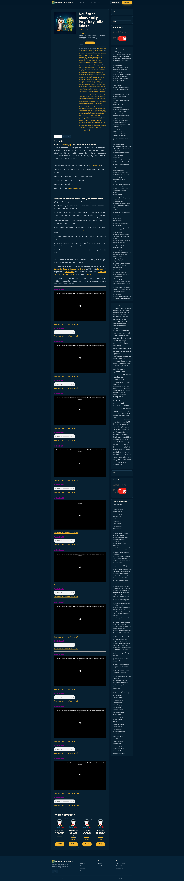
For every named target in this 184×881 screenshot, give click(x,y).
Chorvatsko (58, 269)
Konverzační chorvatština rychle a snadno (89, 76)
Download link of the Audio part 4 (66, 492)
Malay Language (117, 220)
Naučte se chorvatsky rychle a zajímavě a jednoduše (91, 89)
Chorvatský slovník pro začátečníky (87, 62)
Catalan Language (117, 157)
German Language (118, 201)
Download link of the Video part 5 (66, 533)
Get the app (127, 2)
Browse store (115, 2)
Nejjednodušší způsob (92, 100)
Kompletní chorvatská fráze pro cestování (95, 74)
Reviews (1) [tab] (66, 136)
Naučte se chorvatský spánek (86, 91)
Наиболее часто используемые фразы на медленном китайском (122, 386)
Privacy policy (119, 865)
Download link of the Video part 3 (66, 428)
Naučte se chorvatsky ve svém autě (91, 93)
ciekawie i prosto (119, 308)
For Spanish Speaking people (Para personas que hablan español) (121, 166)
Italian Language (117, 294)
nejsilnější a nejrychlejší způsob (89, 103)
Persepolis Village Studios (62, 2)
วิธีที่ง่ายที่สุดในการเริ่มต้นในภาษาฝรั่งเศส (122, 447)
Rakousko (100, 269)
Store (81, 865)
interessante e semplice (119, 323)
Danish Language (117, 232)
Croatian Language (101, 48)
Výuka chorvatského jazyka (96, 129)
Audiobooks (82, 868)
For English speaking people (120, 223)
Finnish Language (117, 256)
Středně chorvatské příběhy (96, 118)
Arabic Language (117, 85)
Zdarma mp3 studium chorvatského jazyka (89, 130)
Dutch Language (117, 276)
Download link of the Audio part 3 (66, 440)
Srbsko (82, 269)
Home (82, 2)
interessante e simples (119, 325)
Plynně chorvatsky (83, 106)
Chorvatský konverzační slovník (93, 60)
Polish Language (117, 267)
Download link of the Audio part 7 (66, 649)
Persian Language (117, 218)
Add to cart (90, 43)
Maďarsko (70, 274)
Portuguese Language (119, 291)
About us (100, 2)
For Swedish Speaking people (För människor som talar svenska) (121, 190)
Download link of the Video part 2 (66, 376)
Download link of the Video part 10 (66, 793)
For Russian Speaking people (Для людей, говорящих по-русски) (121, 236)
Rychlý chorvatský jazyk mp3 (95, 112)
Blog (81, 870)
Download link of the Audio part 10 (66, 805)
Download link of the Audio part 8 (66, 701)
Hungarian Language (118, 118)
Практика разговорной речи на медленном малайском (121, 392)
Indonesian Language (118, 144)
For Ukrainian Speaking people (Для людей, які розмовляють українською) (121, 283)
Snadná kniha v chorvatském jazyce (96, 113)
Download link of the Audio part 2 (66, 388)
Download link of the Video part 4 (66, 480)
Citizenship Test (117, 270)
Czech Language (117, 209)
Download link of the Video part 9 (66, 741)
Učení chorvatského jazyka (95, 122)
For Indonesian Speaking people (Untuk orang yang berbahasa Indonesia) (121, 205)
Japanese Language (118, 170)
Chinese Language (118, 177)
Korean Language (117, 194)
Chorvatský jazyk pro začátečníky (95, 57)
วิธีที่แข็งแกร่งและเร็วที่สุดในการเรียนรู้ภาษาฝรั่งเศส (122, 452)
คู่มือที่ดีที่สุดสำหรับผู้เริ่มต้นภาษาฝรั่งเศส (121, 424)
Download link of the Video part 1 (66, 324)
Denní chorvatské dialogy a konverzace (92, 64)
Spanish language (117, 65)
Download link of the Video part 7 (66, 637)
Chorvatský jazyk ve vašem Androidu (87, 58)
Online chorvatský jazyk (99, 105)
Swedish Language (118, 104)
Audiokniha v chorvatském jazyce (92, 53)
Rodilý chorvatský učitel (84, 110)
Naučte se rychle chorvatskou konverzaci (89, 98)
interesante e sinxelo (120, 317)
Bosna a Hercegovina (71, 269)
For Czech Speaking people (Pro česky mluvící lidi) (91, 50)
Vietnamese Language (119, 179)
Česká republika (59, 274)
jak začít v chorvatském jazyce (90, 70)
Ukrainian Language (118, 155)
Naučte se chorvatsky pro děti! (98, 88)
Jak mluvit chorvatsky (98, 65)
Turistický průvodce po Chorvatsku (87, 120)
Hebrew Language (118, 72)
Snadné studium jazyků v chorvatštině (88, 115)
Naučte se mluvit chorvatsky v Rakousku (95, 96)
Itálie (89, 274)
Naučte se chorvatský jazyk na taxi (90, 82)
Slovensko (102, 272)
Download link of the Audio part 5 (66, 544)
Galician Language (118, 279)
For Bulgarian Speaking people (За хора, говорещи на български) (121, 96)
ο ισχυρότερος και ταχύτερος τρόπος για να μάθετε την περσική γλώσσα (121, 367)
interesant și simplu (120, 321)
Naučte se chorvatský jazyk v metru (91, 86)
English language (117, 247)
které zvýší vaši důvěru (98, 77)
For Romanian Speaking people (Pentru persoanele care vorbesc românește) (122, 214)
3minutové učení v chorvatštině (86, 52)
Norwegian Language (118, 245)
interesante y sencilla (119, 319)
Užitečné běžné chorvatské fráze (92, 125)
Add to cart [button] (60, 844)
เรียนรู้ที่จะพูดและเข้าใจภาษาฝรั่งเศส (122, 462)
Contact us (93, 2)
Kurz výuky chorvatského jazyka (86, 79)
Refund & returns (120, 868)
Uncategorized (117, 751)
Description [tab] (58, 136)
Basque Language (117, 107)
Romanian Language (118, 63)
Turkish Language (117, 250)
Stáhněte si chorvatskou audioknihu (93, 117)
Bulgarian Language (118, 131)
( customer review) (92, 30)
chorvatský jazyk (66, 145)
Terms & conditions (120, 863)
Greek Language (117, 52)
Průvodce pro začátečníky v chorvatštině (95, 108)
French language (117, 225)
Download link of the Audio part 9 (66, 753)
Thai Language (117, 129)
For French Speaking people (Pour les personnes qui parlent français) (121, 139)
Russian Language (118, 83)
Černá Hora (69, 272)
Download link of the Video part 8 (66, 689)
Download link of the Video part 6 (66, 585)
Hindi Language (117, 92)
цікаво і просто (123, 411)
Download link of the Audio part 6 (66, 597)
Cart (87, 2)
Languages (82, 863)
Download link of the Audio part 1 (66, 336)
